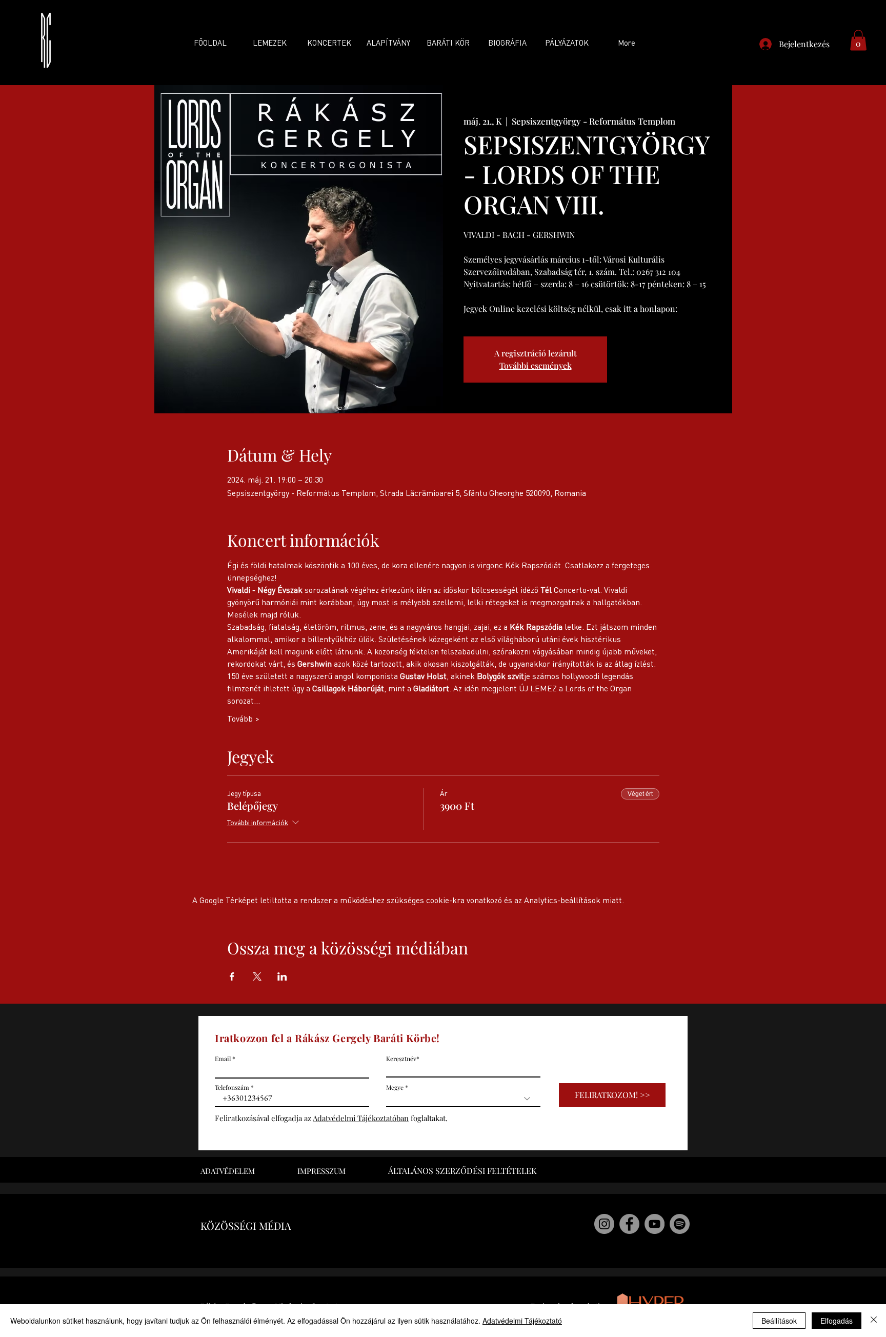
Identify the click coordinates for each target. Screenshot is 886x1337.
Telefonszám (232, 1087)
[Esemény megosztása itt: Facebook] (232, 976)
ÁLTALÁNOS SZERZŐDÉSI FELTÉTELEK (462, 1170)
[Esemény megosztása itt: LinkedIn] (282, 976)
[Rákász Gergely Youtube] (654, 1224)
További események (535, 365)
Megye (395, 1087)
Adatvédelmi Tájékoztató (522, 1320)
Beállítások (779, 1320)
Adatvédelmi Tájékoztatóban (361, 1118)
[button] (858, 40)
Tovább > (243, 718)
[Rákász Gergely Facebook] (629, 1224)
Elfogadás (836, 1320)
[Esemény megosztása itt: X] (257, 976)
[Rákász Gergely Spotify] (680, 1224)
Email (223, 1058)
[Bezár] (874, 1320)
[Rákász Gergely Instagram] (604, 1224)
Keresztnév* (402, 1058)
